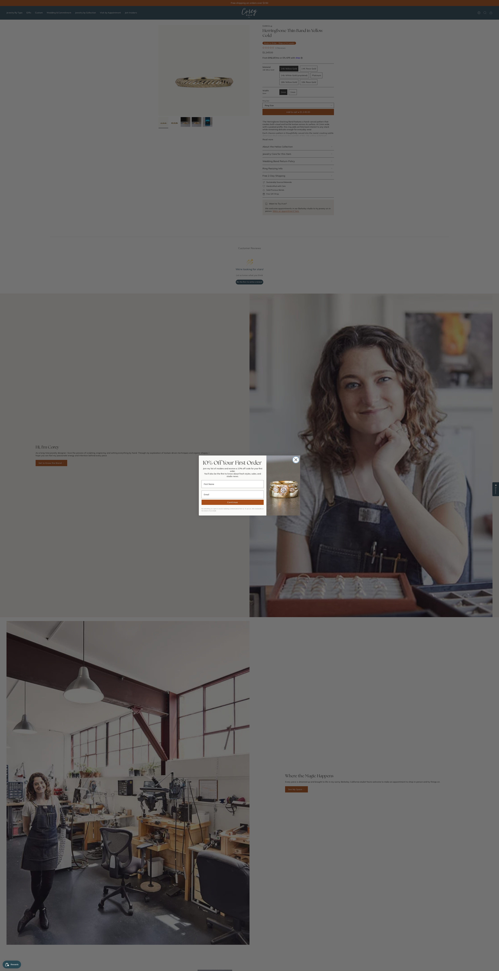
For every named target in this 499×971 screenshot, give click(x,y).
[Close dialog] (296, 460)
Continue (232, 502)
